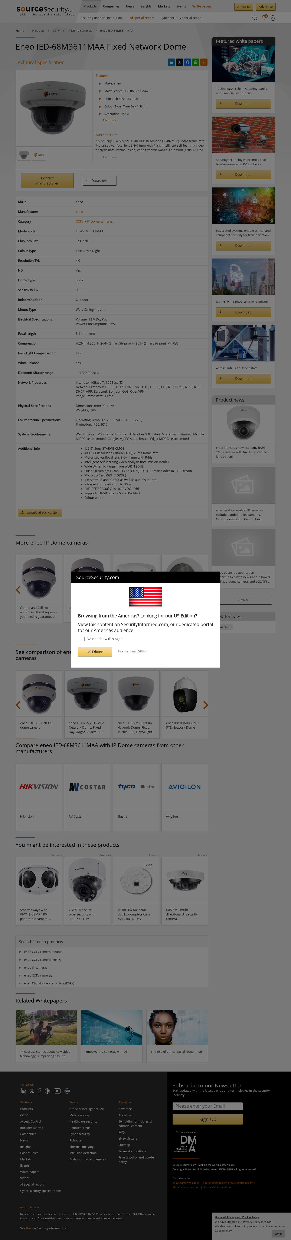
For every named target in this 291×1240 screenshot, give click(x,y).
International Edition (132, 651)
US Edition (95, 651)
